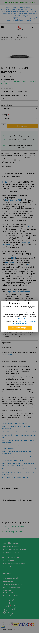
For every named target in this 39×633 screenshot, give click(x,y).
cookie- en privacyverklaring (27, 321)
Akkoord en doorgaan (19, 328)
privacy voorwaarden (19, 318)
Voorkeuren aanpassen (20, 323)
